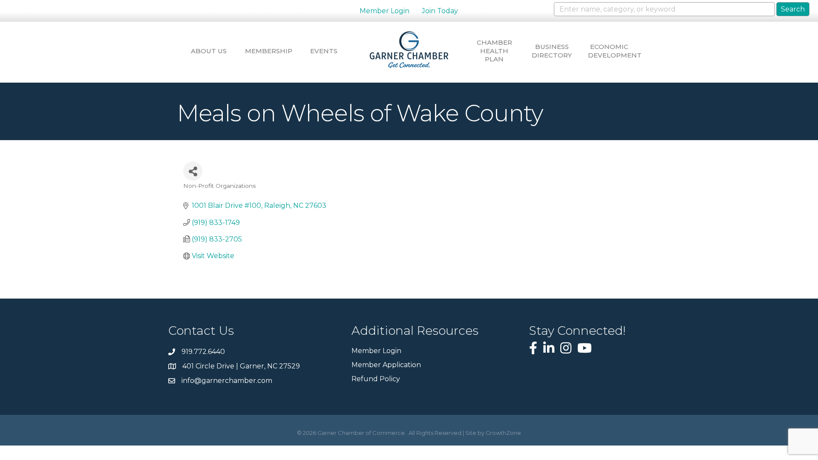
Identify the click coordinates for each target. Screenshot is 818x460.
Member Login (384, 11)
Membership (266, 51)
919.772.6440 (203, 352)
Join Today (440, 11)
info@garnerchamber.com (226, 381)
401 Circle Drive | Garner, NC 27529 (241, 366)
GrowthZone (503, 432)
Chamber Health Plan (494, 50)
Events (323, 51)
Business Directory (552, 51)
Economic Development (609, 51)
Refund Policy (375, 379)
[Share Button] (192, 171)
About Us (209, 51)
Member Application (386, 365)
